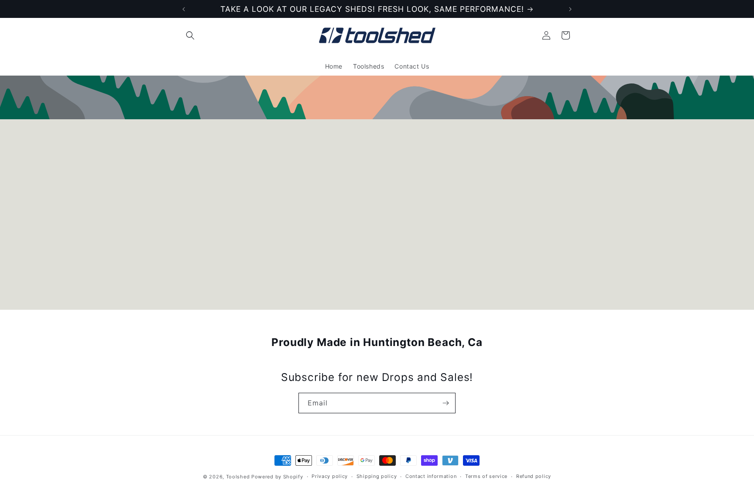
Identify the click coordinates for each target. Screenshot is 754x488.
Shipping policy (376, 476)
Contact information (430, 476)
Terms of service (486, 476)
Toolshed (238, 477)
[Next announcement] (570, 9)
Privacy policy (330, 476)
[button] (190, 35)
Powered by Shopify (277, 477)
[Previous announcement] (183, 9)
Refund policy (533, 476)
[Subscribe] (445, 403)
